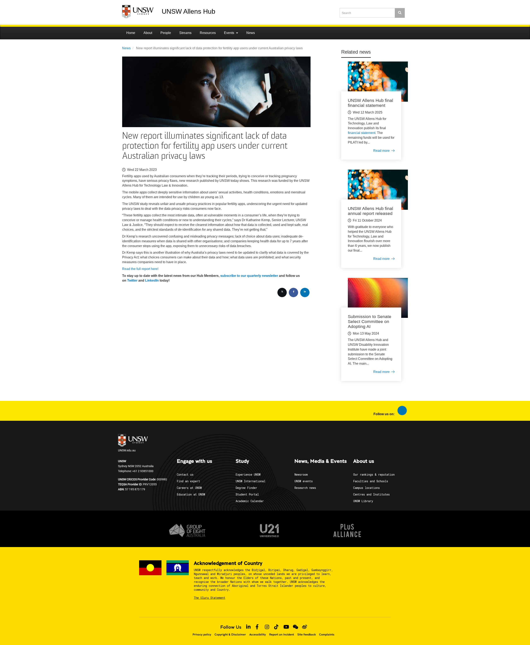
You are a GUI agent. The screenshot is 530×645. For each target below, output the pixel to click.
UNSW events (303, 481)
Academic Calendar (250, 501)
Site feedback (306, 634)
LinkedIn (152, 280)
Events (229, 33)
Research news (305, 488)
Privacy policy (202, 634)
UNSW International (250, 481)
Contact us (185, 474)
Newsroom (301, 474)
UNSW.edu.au (127, 450)
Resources (208, 33)
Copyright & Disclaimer (230, 634)
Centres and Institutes (371, 494)
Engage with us (194, 461)
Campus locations (366, 488)
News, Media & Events (320, 461)
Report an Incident (281, 634)
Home (130, 33)
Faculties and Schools (370, 481)
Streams (185, 33)
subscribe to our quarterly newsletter (249, 275)
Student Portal (247, 494)
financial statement (361, 133)
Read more (381, 150)
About (147, 33)
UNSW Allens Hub (188, 11)
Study (242, 461)
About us (363, 461)
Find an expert (188, 481)
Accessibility (257, 634)
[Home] (142, 11)
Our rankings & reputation (374, 474)
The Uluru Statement (209, 598)
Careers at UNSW (189, 488)
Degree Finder (246, 488)
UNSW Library (363, 501)
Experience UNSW (248, 474)
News (250, 33)
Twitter (132, 280)
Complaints (326, 634)
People (165, 33)
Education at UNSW (191, 494)
